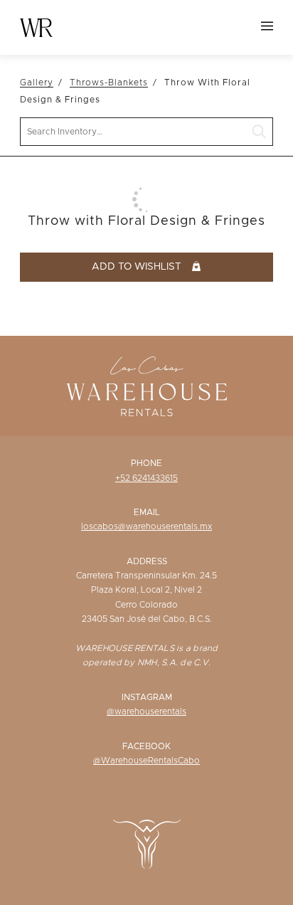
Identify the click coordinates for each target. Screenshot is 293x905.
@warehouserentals (146, 711)
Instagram (147, 697)
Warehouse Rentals (36, 27)
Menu (267, 26)
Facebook (146, 746)
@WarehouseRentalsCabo (146, 760)
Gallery (36, 82)
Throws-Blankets (109, 82)
